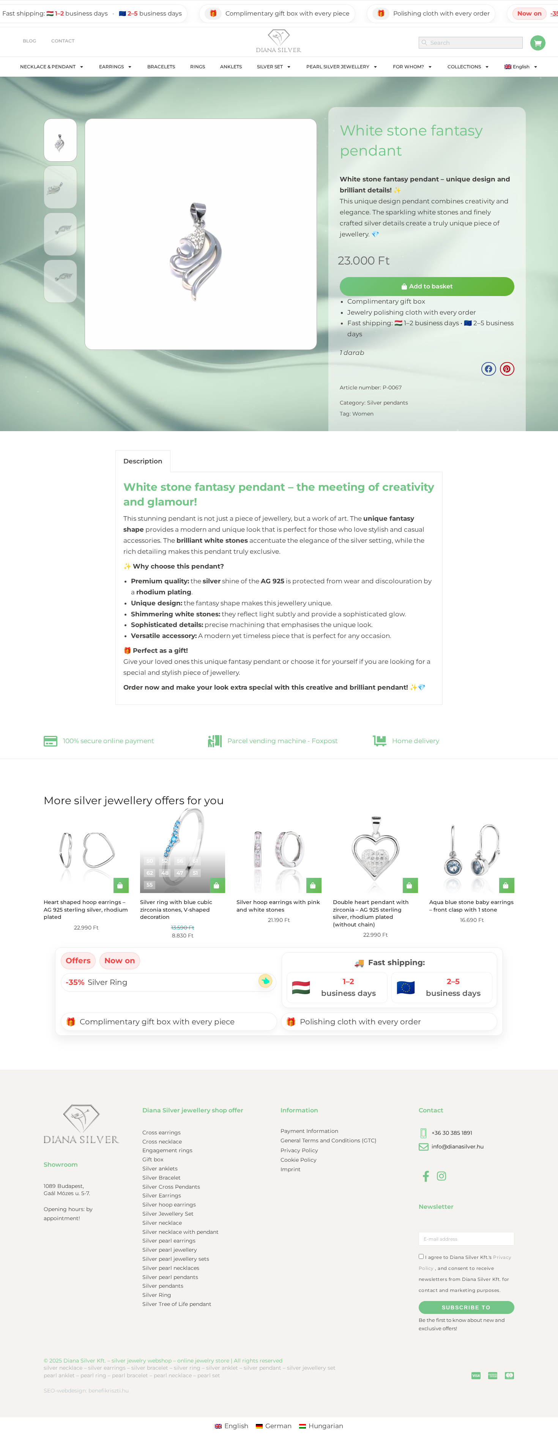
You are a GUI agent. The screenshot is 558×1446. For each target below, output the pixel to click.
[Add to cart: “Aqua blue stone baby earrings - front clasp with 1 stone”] (506, 885)
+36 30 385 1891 (452, 1132)
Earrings (111, 66)
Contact (62, 41)
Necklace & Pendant (48, 66)
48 (165, 872)
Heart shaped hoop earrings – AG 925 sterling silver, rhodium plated (86, 909)
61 (195, 860)
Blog (29, 41)
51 (195, 872)
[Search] (424, 43)
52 (165, 860)
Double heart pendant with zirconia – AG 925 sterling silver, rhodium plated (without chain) (371, 913)
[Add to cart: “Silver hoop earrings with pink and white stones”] (314, 885)
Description (142, 461)
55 (150, 884)
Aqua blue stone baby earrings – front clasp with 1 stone (471, 906)
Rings (197, 66)
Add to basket (431, 286)
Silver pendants (387, 402)
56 (180, 860)
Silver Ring (511, 13)
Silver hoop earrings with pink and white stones (278, 906)
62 (150, 872)
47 (180, 872)
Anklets (231, 66)
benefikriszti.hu (108, 1390)
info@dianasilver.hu (458, 1146)
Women (363, 413)
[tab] (142, 461)
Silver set (270, 66)
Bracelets (161, 66)
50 (150, 860)
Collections (464, 66)
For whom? (408, 66)
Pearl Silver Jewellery (337, 66)
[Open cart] (537, 42)
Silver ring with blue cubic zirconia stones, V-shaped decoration (176, 909)
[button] (488, 369)
